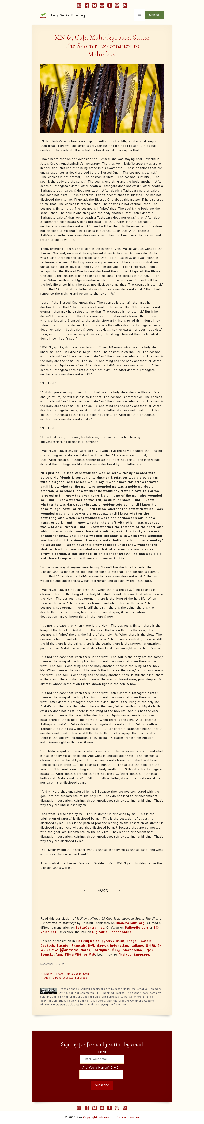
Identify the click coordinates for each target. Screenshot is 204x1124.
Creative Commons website (136, 1001)
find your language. (134, 955)
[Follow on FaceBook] (87, 6)
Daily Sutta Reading (67, 15)
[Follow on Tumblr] (109, 6)
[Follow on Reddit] (102, 6)
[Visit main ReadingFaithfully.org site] (79, 6)
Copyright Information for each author (111, 1117)
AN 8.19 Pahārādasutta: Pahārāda (65, 978)
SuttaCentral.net (90, 928)
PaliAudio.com (136, 928)
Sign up (154, 15)
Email (102, 1052)
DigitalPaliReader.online (112, 932)
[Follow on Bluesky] (94, 6)
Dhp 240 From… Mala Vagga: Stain (67, 974)
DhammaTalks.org (130, 923)
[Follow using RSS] (125, 6)
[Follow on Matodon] (117, 6)
